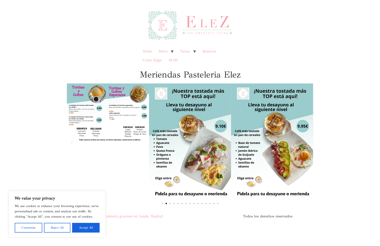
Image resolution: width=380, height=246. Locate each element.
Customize (29, 227)
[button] (72, 142)
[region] (57, 214)
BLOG (173, 60)
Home (147, 51)
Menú (163, 51)
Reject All (57, 227)
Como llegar (152, 60)
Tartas (185, 51)
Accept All (86, 227)
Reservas (209, 51)
